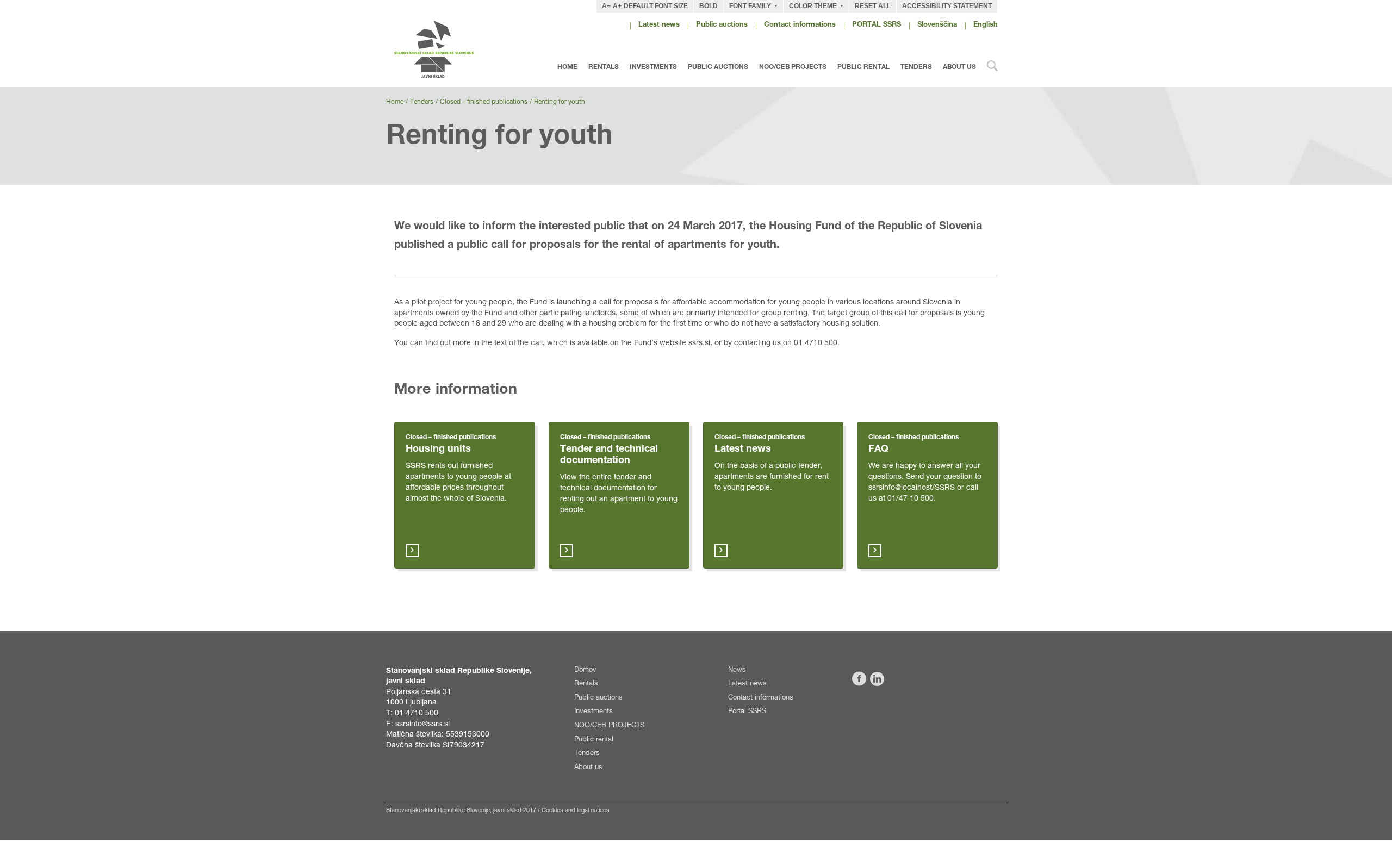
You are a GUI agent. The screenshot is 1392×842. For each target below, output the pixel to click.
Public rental (863, 67)
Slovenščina (937, 25)
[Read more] (412, 550)
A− (606, 6)
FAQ (878, 449)
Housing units (438, 449)
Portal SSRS (747, 711)
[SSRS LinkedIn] (877, 679)
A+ (617, 6)
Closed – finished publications (483, 102)
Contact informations (800, 25)
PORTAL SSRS (876, 25)
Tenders (916, 67)
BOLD (708, 6)
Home (567, 67)
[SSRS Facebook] (859, 679)
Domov (585, 670)
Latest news (659, 25)
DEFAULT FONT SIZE (656, 6)
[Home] (447, 49)
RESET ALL (873, 6)
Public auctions (722, 25)
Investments (653, 67)
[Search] (992, 68)
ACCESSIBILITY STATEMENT (947, 6)
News (737, 670)
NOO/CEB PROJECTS (792, 67)
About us (959, 67)
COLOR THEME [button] (813, 6)
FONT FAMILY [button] (751, 6)
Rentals (603, 67)
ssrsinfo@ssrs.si (422, 724)
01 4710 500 (416, 714)
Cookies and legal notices (576, 811)
